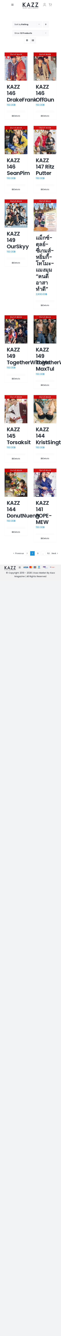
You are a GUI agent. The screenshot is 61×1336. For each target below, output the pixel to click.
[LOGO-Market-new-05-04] (30, 3)
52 (48, 553)
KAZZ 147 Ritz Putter (45, 167)
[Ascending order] (46, 24)
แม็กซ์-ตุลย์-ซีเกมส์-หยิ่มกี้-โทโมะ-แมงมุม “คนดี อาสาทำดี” (45, 263)
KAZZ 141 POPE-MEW (44, 512)
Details (17, 116)
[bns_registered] (45, 567)
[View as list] (33, 40)
